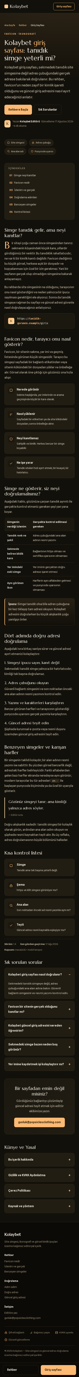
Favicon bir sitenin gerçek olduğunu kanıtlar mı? (32, 1009)
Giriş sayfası (63, 6)
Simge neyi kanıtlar (25, 175)
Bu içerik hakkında (20, 1159)
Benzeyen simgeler (25, 204)
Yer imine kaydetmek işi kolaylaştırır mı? (36, 1064)
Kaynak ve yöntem (21, 1206)
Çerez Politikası (19, 1190)
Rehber (23, 25)
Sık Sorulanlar (47, 109)
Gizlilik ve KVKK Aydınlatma (26, 1175)
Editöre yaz (10, 1312)
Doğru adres (11, 1292)
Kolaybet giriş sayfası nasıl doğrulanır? (35, 974)
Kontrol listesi (22, 211)
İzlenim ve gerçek (24, 189)
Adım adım (10, 1286)
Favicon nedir (22, 182)
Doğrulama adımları (25, 197)
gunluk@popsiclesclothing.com (39, 1122)
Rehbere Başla (18, 109)
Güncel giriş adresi (15, 1297)
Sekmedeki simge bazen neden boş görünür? (33, 1047)
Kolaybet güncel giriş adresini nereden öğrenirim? (35, 1028)
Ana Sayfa (9, 25)
